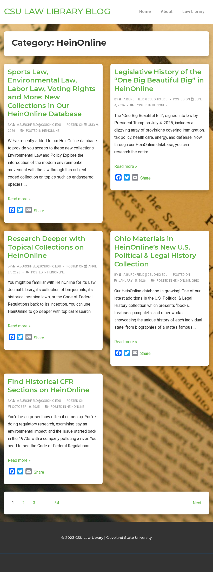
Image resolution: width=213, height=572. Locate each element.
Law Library (193, 11)
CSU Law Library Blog (57, 11)
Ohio (195, 280)
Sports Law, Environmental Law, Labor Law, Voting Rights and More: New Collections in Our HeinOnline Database (52, 93)
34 (57, 502)
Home (145, 11)
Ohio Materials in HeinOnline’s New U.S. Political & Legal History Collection (155, 251)
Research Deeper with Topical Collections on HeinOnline (46, 247)
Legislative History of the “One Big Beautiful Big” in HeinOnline (159, 80)
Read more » (19, 198)
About (166, 11)
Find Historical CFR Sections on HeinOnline (48, 385)
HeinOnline (50, 131)
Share (39, 210)
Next (197, 502)
